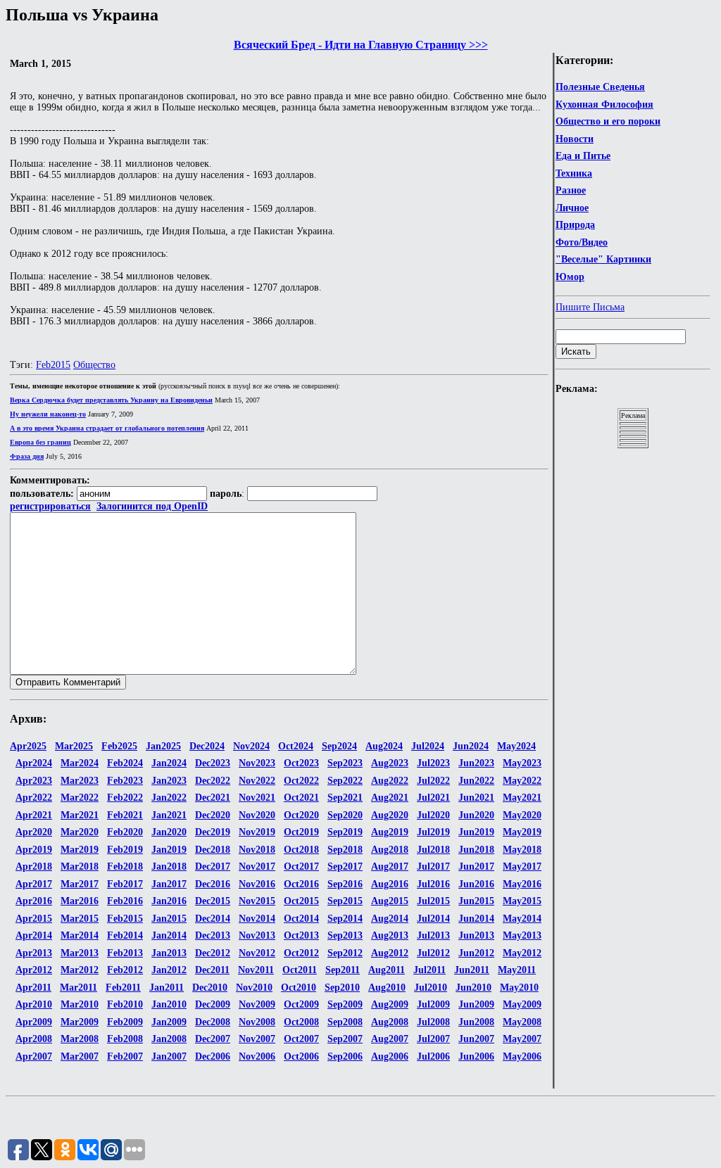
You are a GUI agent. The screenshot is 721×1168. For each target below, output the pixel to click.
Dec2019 (212, 832)
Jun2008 (476, 1022)
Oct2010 (298, 987)
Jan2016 (169, 901)
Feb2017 (125, 884)
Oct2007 (301, 1039)
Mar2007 (80, 1056)
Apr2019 (33, 849)
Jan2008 (169, 1039)
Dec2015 (212, 901)
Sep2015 (345, 901)
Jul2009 (433, 1004)
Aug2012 (389, 953)
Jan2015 (169, 918)
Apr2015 (33, 918)
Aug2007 (389, 1039)
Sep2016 (345, 884)
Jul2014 (433, 918)
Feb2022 (125, 797)
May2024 (516, 746)
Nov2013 (257, 935)
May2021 (522, 797)
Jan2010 (169, 1004)
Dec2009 (212, 1004)
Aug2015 (389, 901)
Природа (575, 225)
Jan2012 (169, 970)
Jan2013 (169, 953)
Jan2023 (169, 780)
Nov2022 (257, 780)
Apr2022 (33, 797)
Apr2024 (33, 763)
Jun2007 (476, 1039)
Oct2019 (301, 832)
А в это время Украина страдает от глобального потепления (107, 428)
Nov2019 (257, 832)
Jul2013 (433, 935)
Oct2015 (301, 901)
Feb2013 (125, 953)
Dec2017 (212, 866)
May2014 (522, 918)
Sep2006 (345, 1056)
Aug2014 (389, 918)
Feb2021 (125, 815)
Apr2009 (33, 1022)
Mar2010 (80, 1004)
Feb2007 (125, 1056)
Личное (572, 208)
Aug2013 (389, 935)
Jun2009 (476, 1004)
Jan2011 (166, 987)
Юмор (570, 277)
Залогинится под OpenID (152, 506)
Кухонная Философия (604, 104)
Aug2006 (389, 1056)
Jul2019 (433, 832)
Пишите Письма (590, 307)
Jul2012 (433, 953)
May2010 (519, 987)
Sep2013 (345, 935)
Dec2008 (212, 1022)
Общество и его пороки (608, 121)
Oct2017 (301, 866)
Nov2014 (257, 918)
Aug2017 (389, 866)
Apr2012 (33, 970)
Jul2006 (433, 1056)
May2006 (522, 1056)
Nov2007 (257, 1039)
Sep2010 (342, 987)
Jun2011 (471, 970)
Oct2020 (301, 815)
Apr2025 (28, 746)
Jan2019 (169, 849)
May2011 (517, 970)
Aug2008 (389, 1022)
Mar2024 (80, 763)
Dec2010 (209, 987)
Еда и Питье (583, 156)
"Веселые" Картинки (603, 259)
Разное (571, 190)
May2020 (522, 815)
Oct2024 (295, 746)
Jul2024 (427, 746)
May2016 (522, 884)
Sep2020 (345, 815)
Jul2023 (433, 763)
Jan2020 (169, 832)
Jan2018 (169, 866)
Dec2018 (212, 849)
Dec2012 (212, 953)
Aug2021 (389, 797)
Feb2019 (125, 849)
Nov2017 (257, 866)
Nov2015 (257, 901)
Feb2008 (125, 1039)
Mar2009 (80, 1022)
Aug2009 (389, 1004)
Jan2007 (169, 1056)
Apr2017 (33, 884)
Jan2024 (169, 763)
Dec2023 (212, 763)
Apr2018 (33, 866)
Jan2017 (169, 884)
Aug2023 (389, 763)
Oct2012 (301, 953)
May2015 (522, 901)
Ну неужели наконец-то (48, 414)
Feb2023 (125, 780)
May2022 (522, 780)
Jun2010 (473, 987)
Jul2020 (433, 815)
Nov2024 (251, 746)
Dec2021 (212, 797)
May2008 (522, 1022)
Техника (574, 173)
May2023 (522, 763)
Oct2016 (301, 884)
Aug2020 (389, 815)
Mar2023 (80, 780)
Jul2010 (430, 987)
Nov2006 (257, 1056)
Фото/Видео (582, 242)
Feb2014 (125, 935)
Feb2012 (125, 970)
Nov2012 (257, 953)
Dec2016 (212, 884)
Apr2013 (33, 953)
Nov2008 (257, 1022)
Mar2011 (78, 987)
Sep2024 (339, 746)
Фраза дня (27, 456)
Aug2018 (389, 849)
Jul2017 (433, 866)
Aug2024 (384, 746)
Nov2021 (257, 797)
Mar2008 (80, 1039)
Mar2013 (80, 953)
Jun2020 (476, 815)
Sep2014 (345, 918)
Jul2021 (433, 797)
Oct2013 (301, 935)
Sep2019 (345, 832)
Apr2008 (33, 1039)
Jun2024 (471, 746)
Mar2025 (74, 746)
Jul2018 (433, 849)
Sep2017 (345, 866)
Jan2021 (169, 815)
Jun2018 (476, 849)
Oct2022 (301, 780)
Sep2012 (345, 953)
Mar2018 (80, 866)
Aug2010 (387, 987)
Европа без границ (40, 442)
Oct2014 (301, 918)
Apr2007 (33, 1056)
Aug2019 (389, 832)
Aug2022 (389, 780)
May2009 (522, 1004)
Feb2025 (119, 746)
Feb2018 (125, 866)
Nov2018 (257, 849)
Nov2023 (257, 763)
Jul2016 (433, 884)
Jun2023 (476, 763)
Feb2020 (125, 832)
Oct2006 (301, 1056)
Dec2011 (212, 970)
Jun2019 (476, 832)
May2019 (522, 832)
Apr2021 (33, 815)
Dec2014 (212, 918)
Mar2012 (80, 970)
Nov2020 (257, 815)
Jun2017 (476, 866)
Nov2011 (256, 970)
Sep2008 (345, 1022)
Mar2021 (80, 815)
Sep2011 (342, 970)
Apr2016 (33, 901)
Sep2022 (345, 780)
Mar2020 (80, 832)
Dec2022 (212, 780)
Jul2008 (433, 1022)
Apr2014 (33, 935)
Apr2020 (33, 832)
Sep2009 (345, 1004)
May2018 (522, 849)
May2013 (522, 935)
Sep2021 (345, 797)
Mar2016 (80, 901)
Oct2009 (301, 1004)
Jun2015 (476, 901)
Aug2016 (389, 884)
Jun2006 (476, 1056)
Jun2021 (476, 797)
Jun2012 (476, 953)
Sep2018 (345, 849)
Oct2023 (301, 763)
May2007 (522, 1039)
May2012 (522, 953)
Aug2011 (386, 970)
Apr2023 (33, 780)
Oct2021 (301, 797)
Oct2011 (299, 970)
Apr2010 (33, 1004)
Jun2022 (476, 780)
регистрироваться (50, 506)
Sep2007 (345, 1039)
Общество (94, 365)
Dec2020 (212, 815)
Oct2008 (301, 1022)
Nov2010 (254, 987)
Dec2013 (212, 935)
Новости (575, 139)
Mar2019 (80, 849)
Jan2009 (169, 1022)
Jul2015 (433, 901)
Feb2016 (125, 901)
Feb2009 (125, 1022)
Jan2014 (169, 935)
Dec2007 (212, 1039)
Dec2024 (207, 746)
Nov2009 (257, 1004)
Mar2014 (80, 935)
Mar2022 (80, 797)
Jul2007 (433, 1039)
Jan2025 (163, 746)
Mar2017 (80, 884)
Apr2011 (33, 987)
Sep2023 (345, 763)
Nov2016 (257, 884)
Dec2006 (212, 1056)
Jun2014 (476, 918)
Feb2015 (53, 365)
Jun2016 (476, 884)
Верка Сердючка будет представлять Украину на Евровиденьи (111, 400)
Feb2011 (123, 987)
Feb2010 (125, 1004)
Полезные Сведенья (600, 87)
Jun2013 (476, 935)
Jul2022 (433, 780)
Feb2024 (125, 763)
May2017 (522, 866)
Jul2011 (429, 970)
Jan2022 (169, 797)
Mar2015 (80, 918)
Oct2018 (301, 849)
